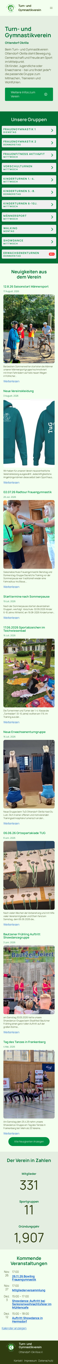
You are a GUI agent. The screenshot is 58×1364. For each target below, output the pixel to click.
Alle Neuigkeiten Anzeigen (29, 1141)
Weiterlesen (11, 381)
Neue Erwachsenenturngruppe (24, 731)
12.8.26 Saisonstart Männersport (26, 286)
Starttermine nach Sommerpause (26, 596)
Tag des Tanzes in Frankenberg (24, 1041)
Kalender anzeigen (14, 1328)
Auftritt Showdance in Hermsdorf (27, 1319)
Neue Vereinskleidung (18, 391)
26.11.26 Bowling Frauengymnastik (24, 1277)
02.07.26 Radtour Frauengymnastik (27, 492)
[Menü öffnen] (51, 8)
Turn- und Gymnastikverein (29, 8)
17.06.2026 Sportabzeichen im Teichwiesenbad (24, 629)
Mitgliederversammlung (28, 1290)
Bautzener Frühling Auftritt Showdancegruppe (21, 936)
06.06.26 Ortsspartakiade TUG (24, 833)
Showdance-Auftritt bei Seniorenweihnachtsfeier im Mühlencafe (31, 1304)
